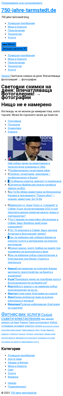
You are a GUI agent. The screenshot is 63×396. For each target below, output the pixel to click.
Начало (5, 75)
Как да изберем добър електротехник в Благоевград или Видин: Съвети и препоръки (33, 259)
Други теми (15, 359)
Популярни (14, 121)
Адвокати (50, 330)
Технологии (15, 66)
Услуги (12, 69)
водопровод (42, 322)
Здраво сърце (49, 334)
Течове (43, 330)
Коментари (14, 128)
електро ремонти (8, 338)
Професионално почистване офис (29, 170)
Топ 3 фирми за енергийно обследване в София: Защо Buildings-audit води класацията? (33, 223)
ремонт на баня (10, 322)
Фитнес (9, 314)
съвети (7, 318)
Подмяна (5, 334)
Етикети (12, 131)
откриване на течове (46, 338)
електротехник (28, 318)
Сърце (46, 314)
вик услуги (29, 314)
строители (13, 334)
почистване (39, 334)
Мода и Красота (17, 59)
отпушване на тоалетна (11, 342)
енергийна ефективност (11, 330)
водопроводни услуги (30, 342)
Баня (32, 322)
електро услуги (33, 326)
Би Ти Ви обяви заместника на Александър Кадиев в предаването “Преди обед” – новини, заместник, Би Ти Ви (34, 195)
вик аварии (47, 318)
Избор (53, 322)
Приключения (16, 62)
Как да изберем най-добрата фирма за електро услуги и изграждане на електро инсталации (32, 241)
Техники (29, 334)
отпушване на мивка (12, 326)
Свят (10, 369)
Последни (14, 124)
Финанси (13, 376)
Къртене (22, 334)
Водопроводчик (28, 330)
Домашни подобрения (21, 55)
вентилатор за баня (51, 326)
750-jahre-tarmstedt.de (28, 10)
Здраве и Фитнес (18, 362)
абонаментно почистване (26, 338)
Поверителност (17, 386)
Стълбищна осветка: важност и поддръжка (35, 181)
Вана (37, 330)
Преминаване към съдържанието (21, 3)
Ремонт (24, 322)
